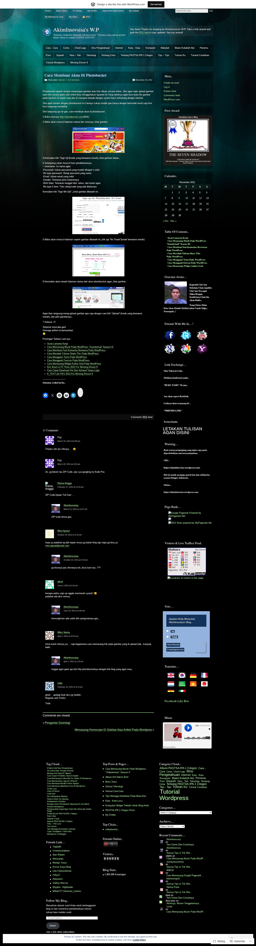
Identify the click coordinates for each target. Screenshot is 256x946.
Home (48, 11)
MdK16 (170, 870)
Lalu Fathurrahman (62, 871)
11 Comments (73, 80)
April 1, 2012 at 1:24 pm (73, 661)
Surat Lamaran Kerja (57, 343)
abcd (60, 581)
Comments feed (141, 417)
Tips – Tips (163, 55)
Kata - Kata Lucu (113, 800)
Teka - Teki (182, 781)
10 (186, 198)
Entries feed (170, 91)
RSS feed (144, 32)
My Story (73, 17)
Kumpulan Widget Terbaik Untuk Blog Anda (127, 805)
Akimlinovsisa (71, 505)
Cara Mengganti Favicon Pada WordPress (68, 360)
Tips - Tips (165, 786)
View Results (173, 644)
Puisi (48, 55)
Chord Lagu (80, 48)
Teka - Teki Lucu (54, 824)
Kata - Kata (197, 775)
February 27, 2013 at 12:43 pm (70, 487)
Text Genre (52, 826)
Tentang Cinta (108, 55)
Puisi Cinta (51, 816)
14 (166, 204)
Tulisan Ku (180, 55)
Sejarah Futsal (53, 819)
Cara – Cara (52, 48)
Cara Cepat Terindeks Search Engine (63, 776)
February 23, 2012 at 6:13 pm (70, 687)
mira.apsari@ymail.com (57, 545)
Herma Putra (172, 887)
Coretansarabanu (61, 850)
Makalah (165, 48)
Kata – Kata (134, 48)
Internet (119, 48)
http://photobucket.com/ (72, 117)
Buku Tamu (61, 11)
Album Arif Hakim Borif (112, 11)
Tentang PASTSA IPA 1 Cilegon (137, 55)
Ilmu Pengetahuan (100, 48)
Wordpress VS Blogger (56, 834)
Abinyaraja (58, 858)
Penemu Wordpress (55, 807)
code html (51, 794)
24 (186, 209)
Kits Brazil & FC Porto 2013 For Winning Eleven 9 (72, 367)
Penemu (204, 48)
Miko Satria (63, 632)
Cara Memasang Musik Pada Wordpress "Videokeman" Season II (125, 770)
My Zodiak (134, 11)
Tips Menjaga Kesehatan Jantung (61, 829)
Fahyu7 (56, 875)
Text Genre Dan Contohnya (180, 844)
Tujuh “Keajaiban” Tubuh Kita (59, 831)
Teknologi (91, 55)
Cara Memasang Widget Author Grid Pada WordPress (74, 363)
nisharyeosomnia (175, 862)
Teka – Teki (75, 55)
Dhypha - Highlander (63, 887)
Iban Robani (59, 854)
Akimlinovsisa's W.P (76, 29)
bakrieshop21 (173, 878)
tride (59, 683)
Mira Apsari (63, 530)
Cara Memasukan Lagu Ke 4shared (62, 781)
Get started (156, 4)
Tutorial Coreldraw (200, 55)
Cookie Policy (139, 940)
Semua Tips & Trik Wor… (179, 853)
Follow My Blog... (57, 900)
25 (193, 209)
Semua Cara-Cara (114, 791)
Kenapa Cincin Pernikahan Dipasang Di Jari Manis (68, 804)
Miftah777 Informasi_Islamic (67, 891)
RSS (88, 17)
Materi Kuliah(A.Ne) (184, 48)
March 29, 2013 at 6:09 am (68, 441)
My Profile (92, 11)
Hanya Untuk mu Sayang (57, 799)
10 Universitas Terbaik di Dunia (60, 771)
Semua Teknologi (114, 786)
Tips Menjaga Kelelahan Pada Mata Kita (125, 796)
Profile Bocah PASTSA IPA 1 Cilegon (62, 814)
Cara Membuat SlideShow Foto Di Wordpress (66, 786)
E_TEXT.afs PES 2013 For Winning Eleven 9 (70, 374)
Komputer (150, 48)
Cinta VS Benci (53, 791)
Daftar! (52, 925)
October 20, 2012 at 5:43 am (76, 560)
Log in (167, 87)
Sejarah (60, 55)
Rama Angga (64, 483)
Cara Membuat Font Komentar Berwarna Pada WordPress (76, 350)
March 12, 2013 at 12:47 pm (75, 509)
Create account (171, 82)
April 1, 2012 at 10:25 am (67, 636)
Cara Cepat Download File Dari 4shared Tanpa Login (73, 370)
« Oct (165, 221)
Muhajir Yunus (60, 862)
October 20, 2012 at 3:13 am (69, 535)
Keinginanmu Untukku (56, 801)
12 (200, 198)
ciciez (169, 906)
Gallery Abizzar (60, 883)
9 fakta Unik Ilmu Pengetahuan (60, 768)
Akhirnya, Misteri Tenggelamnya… (183, 903)
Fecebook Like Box (177, 701)
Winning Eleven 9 (79, 62)
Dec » (173, 221)
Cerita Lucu (52, 789)
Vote (201, 647)
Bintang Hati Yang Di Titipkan (59, 773)
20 (207, 204)
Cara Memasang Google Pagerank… (184, 875)
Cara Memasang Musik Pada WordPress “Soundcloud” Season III (80, 347)
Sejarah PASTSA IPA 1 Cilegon (59, 821)
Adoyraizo (58, 879)
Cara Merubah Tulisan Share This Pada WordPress (73, 353)
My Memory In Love (54, 17)
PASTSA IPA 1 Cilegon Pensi (120, 810)
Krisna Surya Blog (62, 867)
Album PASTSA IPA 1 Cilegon (178, 768)
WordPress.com (172, 99)
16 (180, 204)
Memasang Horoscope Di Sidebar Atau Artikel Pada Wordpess (113, 729)
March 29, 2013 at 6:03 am (68, 464)
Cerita (66, 48)
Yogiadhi (57, 846)
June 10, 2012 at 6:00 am (74, 611)
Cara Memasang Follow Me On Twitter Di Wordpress (69, 778)
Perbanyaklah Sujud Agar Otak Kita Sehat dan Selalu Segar (69, 810)
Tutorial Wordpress (55, 62)
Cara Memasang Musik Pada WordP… (185, 858)
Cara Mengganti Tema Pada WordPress (67, 357)
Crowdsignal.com (175, 649)
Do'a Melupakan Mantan (57, 796)
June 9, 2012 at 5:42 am (67, 585)
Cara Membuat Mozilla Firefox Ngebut (63, 783)
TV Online (77, 11)
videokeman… (112, 829)
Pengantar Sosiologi (57, 722)
